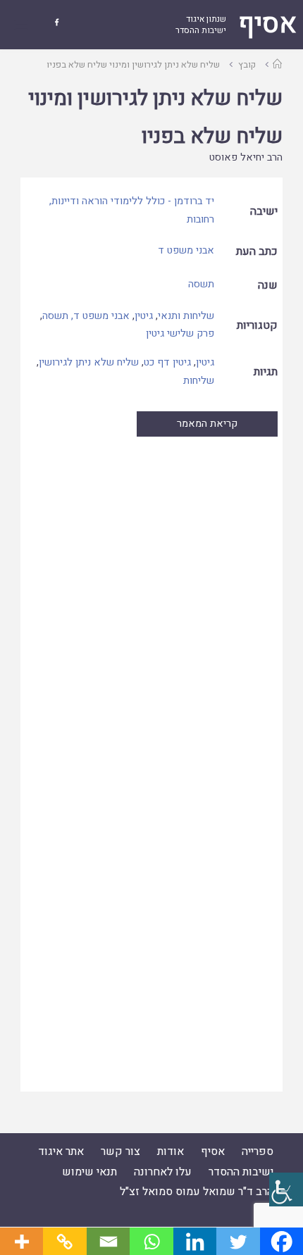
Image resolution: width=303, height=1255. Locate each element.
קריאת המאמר (207, 423)
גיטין (144, 315)
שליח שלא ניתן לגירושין (89, 362)
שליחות (198, 380)
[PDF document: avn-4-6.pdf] (151, 763)
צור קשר (120, 1151)
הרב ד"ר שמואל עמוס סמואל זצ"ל (196, 1191)
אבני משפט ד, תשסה (86, 315)
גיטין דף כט (167, 362)
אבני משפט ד (186, 250)
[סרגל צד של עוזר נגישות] (286, 1189)
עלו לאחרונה (163, 1171)
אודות (170, 1151)
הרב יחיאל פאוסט (246, 157)
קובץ (247, 64)
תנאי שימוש (89, 1171)
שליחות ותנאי (186, 315)
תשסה (201, 284)
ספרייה (257, 1151)
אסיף (213, 1151)
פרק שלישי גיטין (180, 333)
